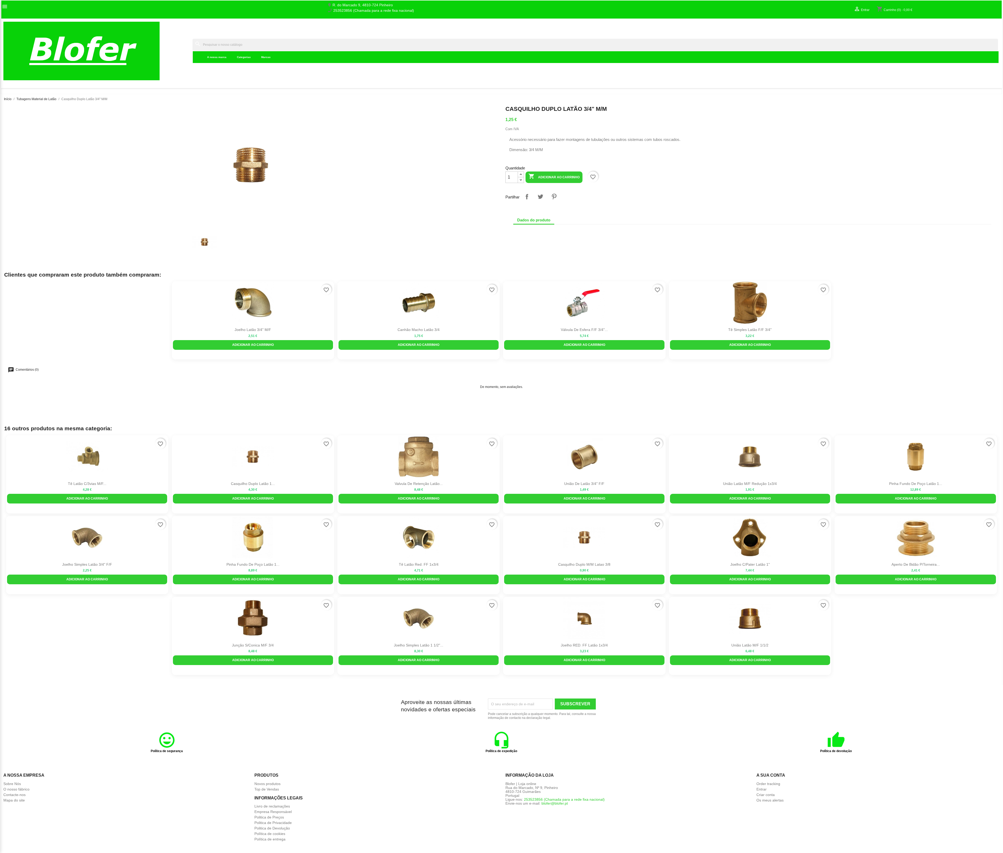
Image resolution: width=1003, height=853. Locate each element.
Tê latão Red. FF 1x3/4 (419, 564)
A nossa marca (216, 57)
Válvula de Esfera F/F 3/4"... (584, 330)
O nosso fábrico (16, 789)
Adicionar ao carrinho (554, 176)
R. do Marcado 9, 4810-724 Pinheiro (363, 5)
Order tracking (768, 784)
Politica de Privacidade (273, 823)
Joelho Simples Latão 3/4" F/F (87, 564)
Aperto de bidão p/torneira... (915, 564)
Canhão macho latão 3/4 (419, 330)
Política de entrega (269, 839)
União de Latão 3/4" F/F (584, 484)
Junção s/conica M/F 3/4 (253, 645)
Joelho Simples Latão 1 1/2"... (418, 645)
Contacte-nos (14, 795)
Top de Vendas (266, 789)
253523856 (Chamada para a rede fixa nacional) (373, 11)
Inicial (184, 51)
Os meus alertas (770, 800)
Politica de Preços (269, 817)
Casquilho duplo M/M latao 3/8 (584, 564)
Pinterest (554, 196)
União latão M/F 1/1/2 (749, 645)
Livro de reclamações (272, 806)
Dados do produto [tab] (533, 220)
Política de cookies (269, 834)
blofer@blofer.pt (554, 803)
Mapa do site (14, 800)
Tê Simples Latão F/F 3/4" (750, 330)
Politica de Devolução (272, 828)
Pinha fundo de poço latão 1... (915, 484)
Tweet (540, 196)
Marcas (266, 57)
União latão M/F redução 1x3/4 (750, 484)
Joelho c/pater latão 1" (750, 564)
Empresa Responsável (273, 812)
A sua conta (770, 775)
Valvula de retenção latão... (419, 484)
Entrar (761, 789)
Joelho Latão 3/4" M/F (253, 330)
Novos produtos (267, 784)
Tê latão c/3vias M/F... (87, 484)
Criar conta (765, 795)
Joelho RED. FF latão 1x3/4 (584, 645)
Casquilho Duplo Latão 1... (253, 484)
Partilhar (527, 196)
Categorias (244, 57)
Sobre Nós (12, 784)
